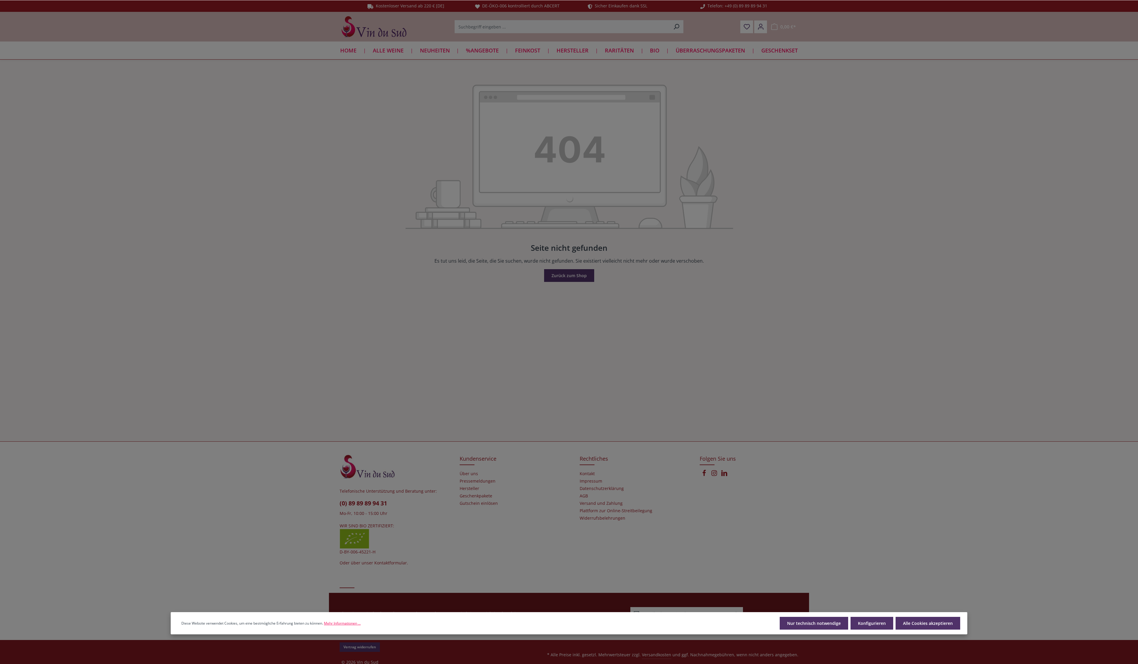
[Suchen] (676, 26)
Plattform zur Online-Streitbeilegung (616, 511)
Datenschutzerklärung (602, 488)
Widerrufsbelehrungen (602, 518)
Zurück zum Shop (569, 275)
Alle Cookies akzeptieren (928, 623)
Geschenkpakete (476, 496)
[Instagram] (715, 475)
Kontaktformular (390, 563)
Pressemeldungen (478, 481)
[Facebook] (705, 475)
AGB (584, 496)
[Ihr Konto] (760, 26)
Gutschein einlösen (479, 503)
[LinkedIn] (724, 475)
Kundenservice (478, 458)
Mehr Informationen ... (342, 623)
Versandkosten (656, 654)
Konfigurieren (872, 623)
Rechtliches (594, 458)
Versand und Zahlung (601, 503)
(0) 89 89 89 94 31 (363, 503)
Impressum (591, 481)
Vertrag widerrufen (359, 646)
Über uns (469, 474)
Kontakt (587, 474)
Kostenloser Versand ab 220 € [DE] (408, 6)
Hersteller (469, 488)
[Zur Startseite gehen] (374, 27)
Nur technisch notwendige (814, 623)
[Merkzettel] (746, 26)
